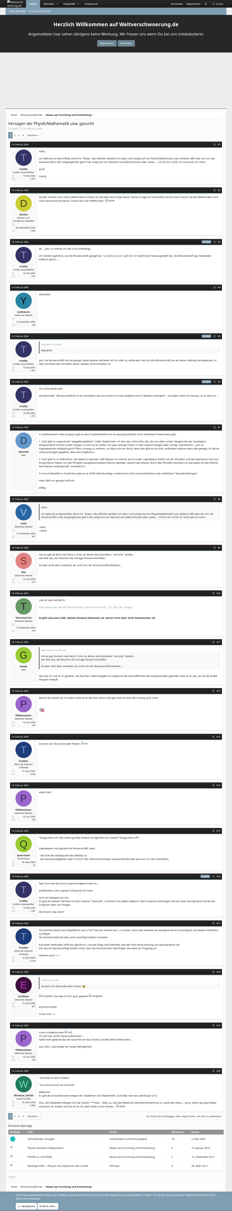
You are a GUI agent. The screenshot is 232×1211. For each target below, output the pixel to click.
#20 (218, 1070)
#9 (219, 547)
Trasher (23, 761)
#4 (219, 287)
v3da (23, 523)
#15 (218, 830)
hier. (58, 955)
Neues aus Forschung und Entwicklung (132, 1148)
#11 (218, 642)
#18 (218, 971)
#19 (218, 1025)
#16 (218, 876)
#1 (219, 144)
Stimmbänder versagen (41, 1139)
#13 (218, 736)
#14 (218, 785)
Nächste (32, 135)
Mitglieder (69, 3)
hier (53, 1014)
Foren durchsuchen (40, 11)
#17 (218, 923)
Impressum (91, 3)
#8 (219, 499)
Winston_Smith (23, 1095)
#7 (219, 427)
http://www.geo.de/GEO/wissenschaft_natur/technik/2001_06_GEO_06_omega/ (86, 607)
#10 (218, 593)
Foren (33, 3)
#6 (219, 381)
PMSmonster (23, 715)
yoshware (23, 311)
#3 (219, 241)
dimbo (23, 214)
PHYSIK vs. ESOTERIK (40, 1157)
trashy (14, 128)
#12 (218, 690)
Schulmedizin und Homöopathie (128, 1139)
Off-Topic (114, 1165)
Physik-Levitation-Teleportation (46, 1148)
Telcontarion (23, 617)
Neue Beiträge (17, 11)
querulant (23, 855)
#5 (219, 336)
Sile (23, 572)
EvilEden (23, 996)
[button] (57, 4)
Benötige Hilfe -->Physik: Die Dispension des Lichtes (58, 1165)
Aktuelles (48, 3)
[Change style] (205, 4)
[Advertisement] (116, 81)
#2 (219, 190)
